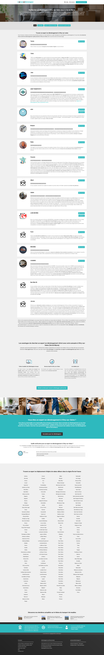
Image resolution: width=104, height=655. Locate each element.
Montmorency (60, 496)
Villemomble (78, 567)
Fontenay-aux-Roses (43, 487)
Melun (61, 476)
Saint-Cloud (78, 489)
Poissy (60, 590)
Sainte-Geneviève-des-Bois (78, 496)
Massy (43, 594)
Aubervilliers (25, 491)
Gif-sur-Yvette (43, 507)
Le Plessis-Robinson (43, 549)
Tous (35, 25)
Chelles (25, 549)
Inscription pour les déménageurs (52, 434)
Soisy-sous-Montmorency (78, 534)
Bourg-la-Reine (26, 516)
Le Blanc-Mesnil (43, 536)
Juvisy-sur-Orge (43, 527)
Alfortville (26, 478)
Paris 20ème (60, 565)
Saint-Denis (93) (78, 494)
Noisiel (60, 518)
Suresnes (78, 540)
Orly (61, 525)
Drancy (25, 590)
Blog (19, 649)
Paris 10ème (60, 540)
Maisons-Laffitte (43, 585)
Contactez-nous (21, 651)
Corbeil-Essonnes (25, 574)
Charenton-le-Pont (25, 538)
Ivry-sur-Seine (43, 523)
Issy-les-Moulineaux (43, 520)
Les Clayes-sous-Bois (43, 558)
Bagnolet (26, 498)
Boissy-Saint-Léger (26, 507)
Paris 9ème (61, 583)
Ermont (43, 476)
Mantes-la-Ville (43, 592)
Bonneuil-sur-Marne (26, 511)
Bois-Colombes (26, 505)
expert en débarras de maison (51, 25)
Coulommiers (25, 578)
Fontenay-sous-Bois (43, 489)
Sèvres (78, 532)
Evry (43, 480)
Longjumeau (43, 581)
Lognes (43, 578)
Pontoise (60, 594)
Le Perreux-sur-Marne (43, 547)
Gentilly (43, 505)
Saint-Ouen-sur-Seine (78, 514)
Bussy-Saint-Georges (26, 527)
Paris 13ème (60, 547)
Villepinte (78, 578)
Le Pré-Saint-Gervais (43, 554)
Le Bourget (43, 538)
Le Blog (66, 2)
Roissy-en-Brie (78, 480)
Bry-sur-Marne (26, 525)
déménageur (40, 25)
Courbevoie (26, 581)
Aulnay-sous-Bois (25, 494)
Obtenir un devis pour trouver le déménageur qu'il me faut (52, 388)
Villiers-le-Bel (78, 583)
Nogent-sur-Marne (60, 516)
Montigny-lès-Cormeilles (60, 494)
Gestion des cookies (21, 648)
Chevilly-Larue (26, 554)
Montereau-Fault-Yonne (60, 485)
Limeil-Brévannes (43, 574)
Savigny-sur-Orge (78, 525)
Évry (43, 482)
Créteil (26, 583)
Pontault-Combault (60, 592)
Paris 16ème (60, 554)
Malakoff (43, 587)
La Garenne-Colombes (43, 532)
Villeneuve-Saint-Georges (78, 574)
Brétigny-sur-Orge (25, 518)
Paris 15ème (60, 552)
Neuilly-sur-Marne (60, 511)
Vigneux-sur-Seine (78, 563)
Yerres (78, 592)
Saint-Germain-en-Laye (78, 500)
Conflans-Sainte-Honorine (26, 572)
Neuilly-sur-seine (61, 514)
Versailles (78, 561)
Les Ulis (43, 567)
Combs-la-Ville (26, 569)
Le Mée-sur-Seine (43, 545)
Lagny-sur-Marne (43, 534)
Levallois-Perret (43, 569)
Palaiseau (61, 534)
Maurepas (43, 596)
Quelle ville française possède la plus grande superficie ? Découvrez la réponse (77, 617)
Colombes (26, 567)
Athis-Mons (26, 489)
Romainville (78, 482)
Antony (25, 480)
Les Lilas (43, 561)
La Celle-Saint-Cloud (43, 529)
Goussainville (43, 511)
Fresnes (43, 494)
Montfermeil (60, 487)
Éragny (25, 601)
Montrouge (61, 500)
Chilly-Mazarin (26, 556)
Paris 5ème (61, 574)
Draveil (26, 592)
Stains (78, 536)
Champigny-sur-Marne (25, 534)
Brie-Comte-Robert (26, 520)
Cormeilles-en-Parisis (26, 576)
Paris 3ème (61, 569)
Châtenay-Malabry (25, 540)
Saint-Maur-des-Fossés (78, 507)
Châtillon (26, 543)
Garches (43, 498)
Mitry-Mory (61, 480)
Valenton (78, 554)
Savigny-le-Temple (78, 523)
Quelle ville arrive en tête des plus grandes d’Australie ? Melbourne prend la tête (54, 617)
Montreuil (61, 498)
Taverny (78, 543)
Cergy (26, 532)
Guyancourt (43, 514)
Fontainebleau (43, 485)
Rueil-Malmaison (78, 487)
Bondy (26, 509)
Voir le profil (82, 41)
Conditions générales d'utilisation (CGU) (25, 645)
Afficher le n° (82, 112)
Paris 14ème (60, 549)
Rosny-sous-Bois (78, 485)
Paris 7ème (61, 578)
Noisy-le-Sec (60, 523)
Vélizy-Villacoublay (78, 558)
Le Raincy (43, 556)
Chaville (25, 547)
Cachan (25, 529)
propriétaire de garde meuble (64, 25)
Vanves (78, 556)
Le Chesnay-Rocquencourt (43, 540)
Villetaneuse (78, 581)
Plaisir (61, 587)
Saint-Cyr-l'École (78, 491)
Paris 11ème (60, 543)
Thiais (78, 545)
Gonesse (43, 509)
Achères (25, 476)
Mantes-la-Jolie (43, 590)
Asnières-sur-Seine (26, 487)
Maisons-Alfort (43, 583)
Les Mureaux (43, 563)
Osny (61, 529)
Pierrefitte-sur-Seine (61, 585)
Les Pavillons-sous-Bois (43, 565)
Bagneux (26, 496)
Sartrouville (78, 520)
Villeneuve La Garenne (78, 569)
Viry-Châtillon (78, 590)
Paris (61, 538)
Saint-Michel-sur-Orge (78, 509)
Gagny (43, 496)
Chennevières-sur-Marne (26, 552)
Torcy (78, 547)
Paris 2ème (61, 567)
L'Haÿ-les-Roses (43, 572)
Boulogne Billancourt (26, 514)
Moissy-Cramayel (60, 482)
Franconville (43, 491)
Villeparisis (78, 576)
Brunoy (25, 523)
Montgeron (61, 489)
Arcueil (25, 482)
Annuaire (19, 643)
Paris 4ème (61, 572)
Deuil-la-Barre (25, 587)
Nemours (61, 507)
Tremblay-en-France (78, 552)
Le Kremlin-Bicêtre (43, 543)
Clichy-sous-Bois (26, 565)
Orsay (61, 527)
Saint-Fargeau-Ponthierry (78, 498)
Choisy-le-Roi (25, 558)
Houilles (43, 518)
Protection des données (22, 646)
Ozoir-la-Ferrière (61, 532)
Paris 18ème (60, 558)
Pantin (60, 536)
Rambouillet (78, 476)
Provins (60, 596)
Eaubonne (26, 594)
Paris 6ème (61, 576)
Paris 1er (60, 563)
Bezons (25, 500)
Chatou (25, 545)
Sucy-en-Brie (78, 538)
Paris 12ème (60, 545)
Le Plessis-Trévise (43, 552)
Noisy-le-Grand (61, 520)
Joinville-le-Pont (43, 525)
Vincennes (78, 587)
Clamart (25, 561)
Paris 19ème (60, 561)
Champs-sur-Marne (26, 536)
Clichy (26, 563)
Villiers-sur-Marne (78, 585)
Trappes (78, 549)
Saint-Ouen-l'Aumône (78, 511)
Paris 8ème (61, 581)
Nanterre (60, 505)
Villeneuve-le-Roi (78, 572)
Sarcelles (78, 518)
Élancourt (26, 596)
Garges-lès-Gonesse (43, 500)
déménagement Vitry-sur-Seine (46, 648)
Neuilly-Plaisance (60, 509)
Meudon (60, 478)
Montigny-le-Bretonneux (60, 491)
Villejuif (78, 565)
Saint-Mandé (78, 505)
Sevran (78, 529)
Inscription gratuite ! (82, 2)
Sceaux (78, 527)
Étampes (43, 478)
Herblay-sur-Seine (43, 516)
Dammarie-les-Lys (25, 585)
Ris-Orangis (78, 478)
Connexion (72, 2)
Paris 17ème (60, 556)
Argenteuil (26, 485)
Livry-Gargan (43, 576)
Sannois (78, 516)
